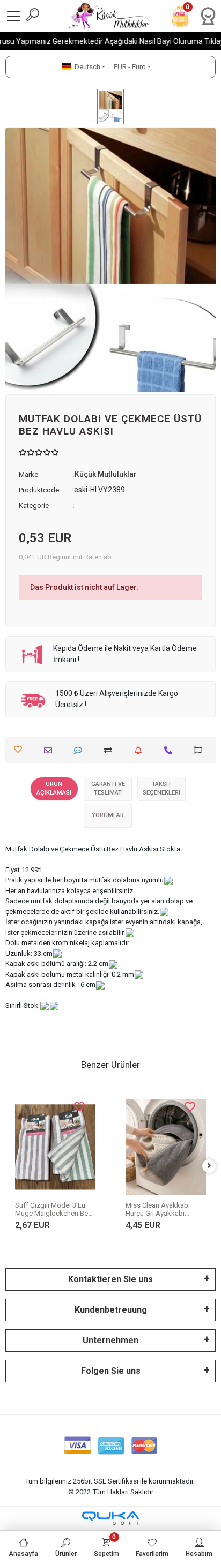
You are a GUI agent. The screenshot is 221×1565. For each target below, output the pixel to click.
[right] (209, 1166)
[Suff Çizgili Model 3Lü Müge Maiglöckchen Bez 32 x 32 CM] (55, 1147)
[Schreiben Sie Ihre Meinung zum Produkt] (80, 750)
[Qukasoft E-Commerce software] (110, 1518)
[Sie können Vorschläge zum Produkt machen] (200, 750)
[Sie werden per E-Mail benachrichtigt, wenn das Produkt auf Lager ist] (141, 750)
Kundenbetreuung (111, 1310)
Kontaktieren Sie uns (110, 1279)
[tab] (54, 789)
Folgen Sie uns (111, 1371)
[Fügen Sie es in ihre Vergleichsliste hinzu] (110, 750)
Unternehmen (110, 1340)
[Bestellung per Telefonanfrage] (170, 750)
